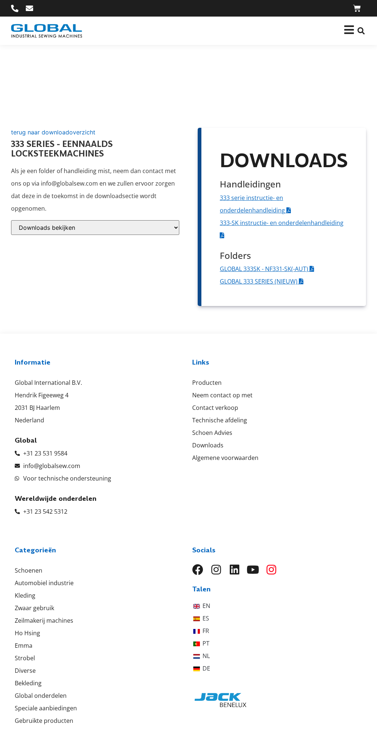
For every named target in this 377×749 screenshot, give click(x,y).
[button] (361, 30)
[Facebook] (197, 569)
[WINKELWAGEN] (357, 8)
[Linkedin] (234, 569)
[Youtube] (252, 569)
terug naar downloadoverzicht (53, 132)
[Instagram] (216, 569)
